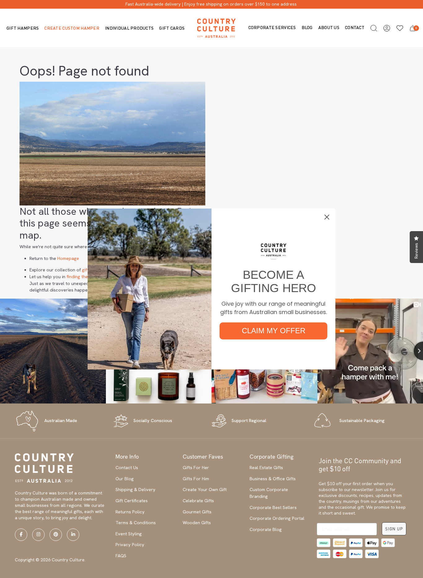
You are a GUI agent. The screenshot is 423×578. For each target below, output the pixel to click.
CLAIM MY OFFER (273, 330)
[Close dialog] (326, 217)
